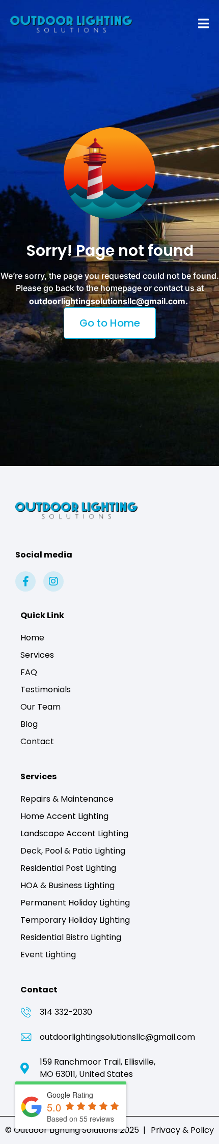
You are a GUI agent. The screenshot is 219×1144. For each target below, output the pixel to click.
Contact (37, 741)
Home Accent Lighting (64, 816)
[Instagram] (53, 581)
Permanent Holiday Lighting (75, 902)
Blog (29, 724)
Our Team (40, 707)
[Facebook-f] (25, 581)
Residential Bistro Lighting (70, 937)
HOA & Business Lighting (67, 885)
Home (32, 637)
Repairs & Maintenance (67, 799)
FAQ (28, 672)
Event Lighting (48, 954)
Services (37, 655)
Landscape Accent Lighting (74, 833)
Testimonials (45, 689)
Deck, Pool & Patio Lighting (72, 851)
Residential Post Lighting (68, 868)
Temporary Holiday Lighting (75, 920)
